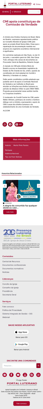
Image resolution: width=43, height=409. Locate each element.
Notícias (19, 157)
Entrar (38, 4)
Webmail (6, 317)
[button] (4, 124)
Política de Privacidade (12, 310)
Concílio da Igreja (9, 284)
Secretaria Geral (9, 295)
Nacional (15, 153)
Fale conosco (8, 307)
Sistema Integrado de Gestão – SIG (17, 314)
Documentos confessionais (14, 265)
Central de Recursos (11, 261)
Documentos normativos (13, 269)
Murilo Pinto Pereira (21, 145)
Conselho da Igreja (10, 288)
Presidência (7, 291)
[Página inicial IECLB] (5, 4)
